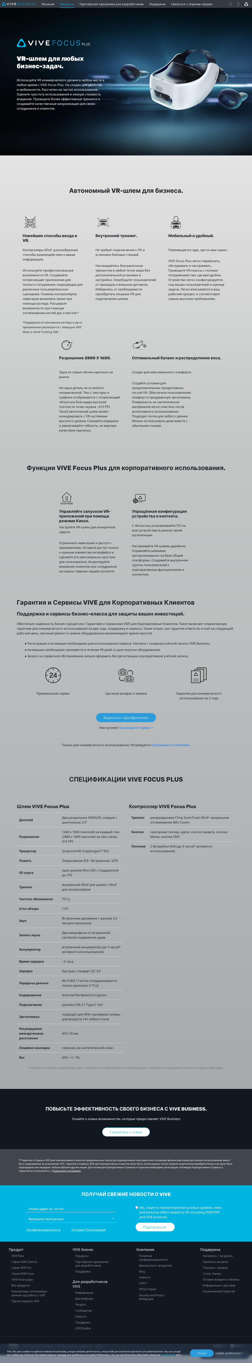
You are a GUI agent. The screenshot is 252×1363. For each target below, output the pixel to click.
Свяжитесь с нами (126, 1132)
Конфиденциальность (44, 1230)
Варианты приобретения (126, 717)
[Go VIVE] (246, 4)
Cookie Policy (168, 1355)
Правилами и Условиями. (170, 745)
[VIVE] (18, 4)
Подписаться (155, 1227)
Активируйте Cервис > (136, 727)
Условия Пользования (88, 1230)
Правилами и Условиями (66, 1171)
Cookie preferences (228, 1353)
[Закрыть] (230, 4)
